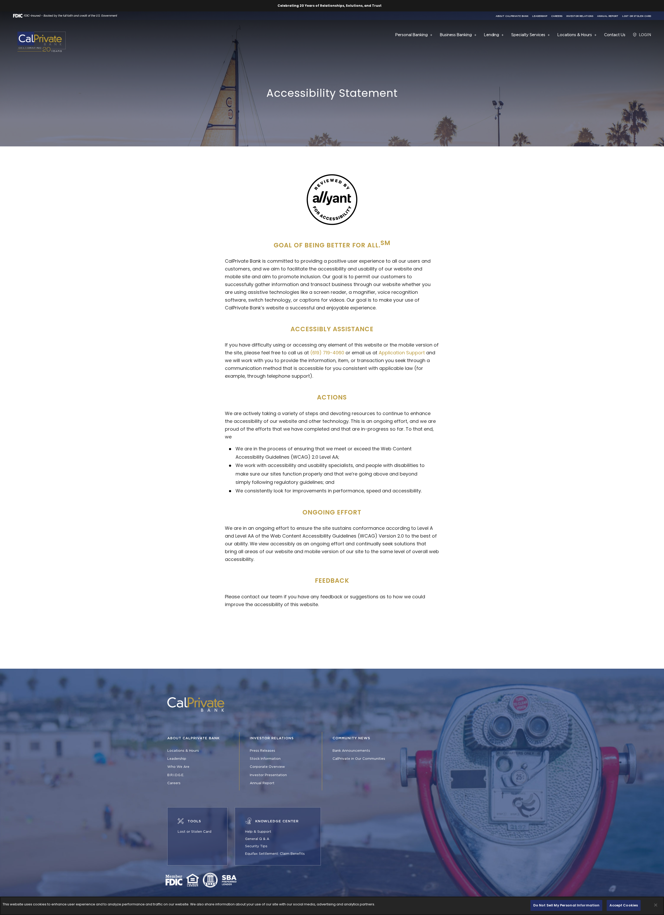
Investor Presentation (268, 775)
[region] (332, 906)
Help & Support (258, 831)
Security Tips (256, 846)
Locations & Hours (183, 751)
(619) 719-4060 (327, 352)
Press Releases (262, 751)
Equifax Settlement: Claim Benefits (275, 854)
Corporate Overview (267, 767)
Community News (351, 738)
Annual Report (607, 16)
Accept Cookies (624, 905)
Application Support (402, 352)
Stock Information (265, 759)
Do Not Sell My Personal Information (566, 905)
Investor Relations (579, 16)
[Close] (655, 905)
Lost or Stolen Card (636, 16)
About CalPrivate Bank (512, 16)
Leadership (539, 16)
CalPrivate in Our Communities (359, 759)
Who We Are (178, 767)
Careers (556, 16)
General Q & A (257, 839)
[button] (431, 35)
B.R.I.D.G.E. (175, 775)
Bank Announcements (351, 751)
